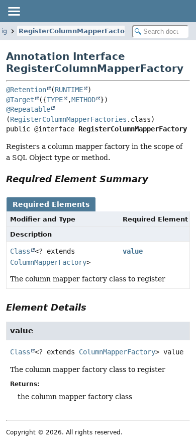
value (133, 251)
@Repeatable (28, 109)
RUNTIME (69, 90)
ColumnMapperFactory (48, 262)
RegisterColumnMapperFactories (68, 119)
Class (20, 251)
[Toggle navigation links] (13, 11)
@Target (20, 100)
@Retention (26, 90)
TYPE (55, 100)
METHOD (83, 100)
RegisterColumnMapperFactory (75, 31)
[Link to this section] (155, 179)
